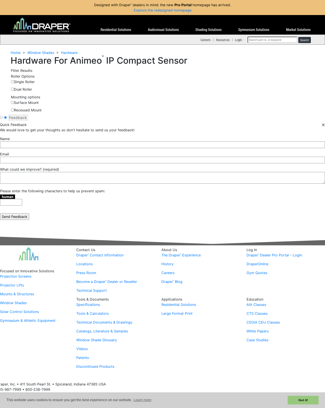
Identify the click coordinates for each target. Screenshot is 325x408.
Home (16, 52)
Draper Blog (171, 281)
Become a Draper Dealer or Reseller (106, 281)
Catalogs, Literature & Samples (102, 331)
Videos (82, 349)
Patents (82, 357)
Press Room (86, 273)
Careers (206, 40)
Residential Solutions (116, 30)
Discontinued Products (95, 366)
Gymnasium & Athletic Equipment (27, 320)
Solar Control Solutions (19, 311)
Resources (223, 40)
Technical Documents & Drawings (104, 322)
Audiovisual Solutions (163, 30)
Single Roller (24, 82)
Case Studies (257, 340)
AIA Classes (256, 304)
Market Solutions (298, 30)
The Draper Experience (181, 255)
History (167, 264)
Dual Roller (23, 89)
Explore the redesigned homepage (162, 10)
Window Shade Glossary (96, 340)
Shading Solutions (208, 30)
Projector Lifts (12, 285)
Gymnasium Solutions (253, 30)
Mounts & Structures (17, 294)
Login (238, 40)
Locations (84, 264)
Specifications (88, 304)
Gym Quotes (257, 273)
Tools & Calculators (92, 313)
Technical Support (91, 290)
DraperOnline (257, 264)
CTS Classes (257, 313)
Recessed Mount (28, 110)
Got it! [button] (303, 400)
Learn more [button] (142, 400)
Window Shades (40, 52)
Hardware (69, 52)
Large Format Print (177, 313)
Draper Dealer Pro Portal (268, 255)
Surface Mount (26, 102)
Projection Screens (15, 276)
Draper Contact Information (100, 255)
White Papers (258, 331)
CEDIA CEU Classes (263, 322)
